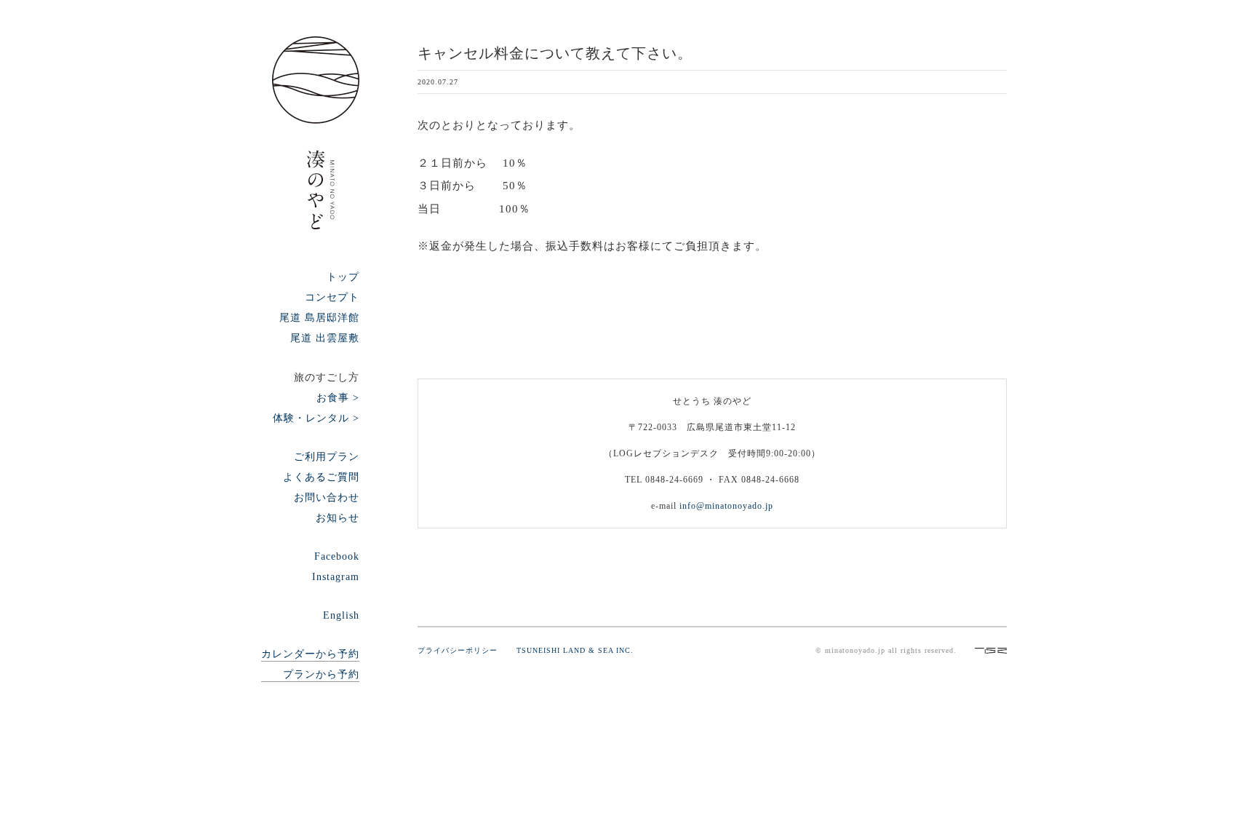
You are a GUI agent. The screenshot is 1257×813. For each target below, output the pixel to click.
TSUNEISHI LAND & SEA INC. (575, 650)
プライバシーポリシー (466, 650)
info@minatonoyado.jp (726, 506)
